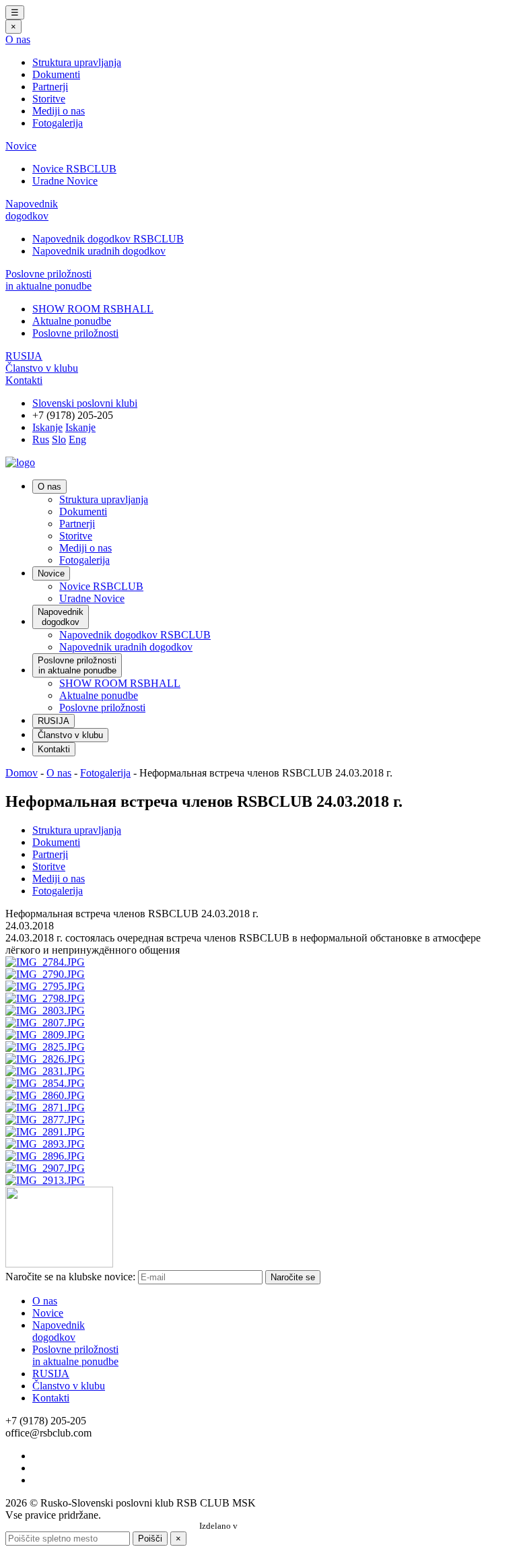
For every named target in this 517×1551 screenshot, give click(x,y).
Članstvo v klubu (41, 368)
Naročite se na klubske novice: (70, 1276)
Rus (40, 439)
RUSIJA (23, 356)
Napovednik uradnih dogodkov (99, 251)
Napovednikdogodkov (31, 210)
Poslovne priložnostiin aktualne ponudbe (48, 280)
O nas (17, 39)
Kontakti (23, 380)
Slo (59, 439)
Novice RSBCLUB (74, 168)
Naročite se (293, 1277)
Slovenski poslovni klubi (84, 403)
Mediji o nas (58, 111)
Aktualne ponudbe (71, 321)
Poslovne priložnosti (75, 333)
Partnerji (50, 86)
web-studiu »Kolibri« (279, 1526)
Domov (21, 773)
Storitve (48, 98)
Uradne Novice (65, 181)
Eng (77, 439)
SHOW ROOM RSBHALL (92, 309)
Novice (20, 146)
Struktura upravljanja (76, 62)
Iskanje (47, 427)
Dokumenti (56, 74)
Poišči (150, 1538)
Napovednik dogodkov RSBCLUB (108, 238)
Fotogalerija (57, 123)
